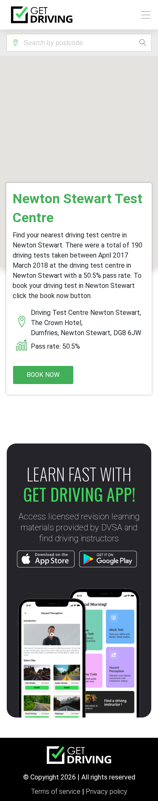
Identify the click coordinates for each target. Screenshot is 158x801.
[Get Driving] (42, 14)
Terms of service (56, 792)
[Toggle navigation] (143, 15)
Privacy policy (106, 792)
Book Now (43, 375)
